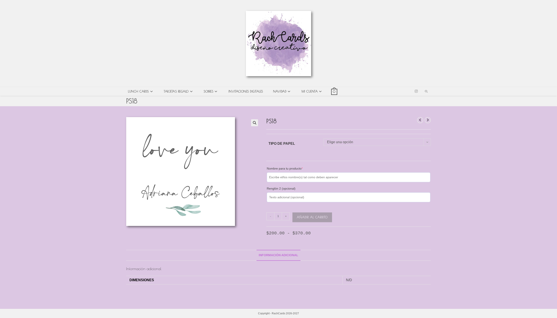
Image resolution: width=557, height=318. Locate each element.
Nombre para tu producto (291, 168)
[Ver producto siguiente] (428, 120)
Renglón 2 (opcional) (281, 188)
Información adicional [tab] (278, 255)
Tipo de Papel (281, 143)
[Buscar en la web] (426, 91)
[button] (254, 122)
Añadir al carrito (312, 217)
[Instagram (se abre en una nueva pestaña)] (416, 91)
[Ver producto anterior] (420, 120)
